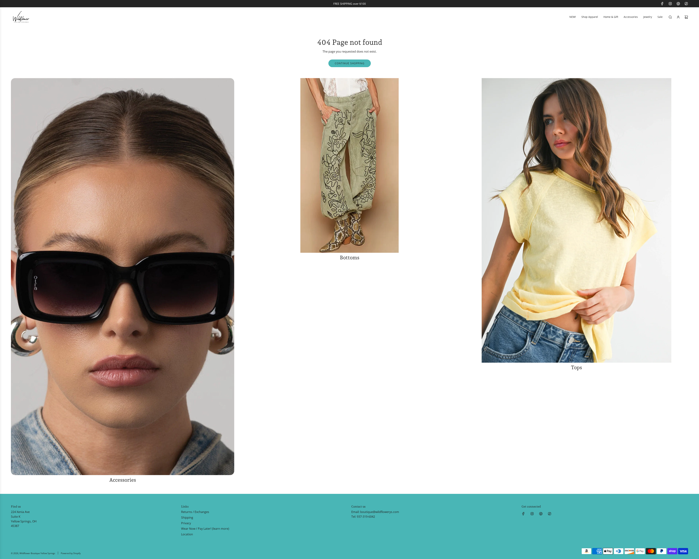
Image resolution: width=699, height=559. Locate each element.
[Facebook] (662, 3)
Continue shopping (349, 63)
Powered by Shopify (71, 553)
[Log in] (678, 17)
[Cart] (686, 17)
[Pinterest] (678, 3)
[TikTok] (686, 3)
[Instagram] (670, 3)
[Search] (670, 17)
